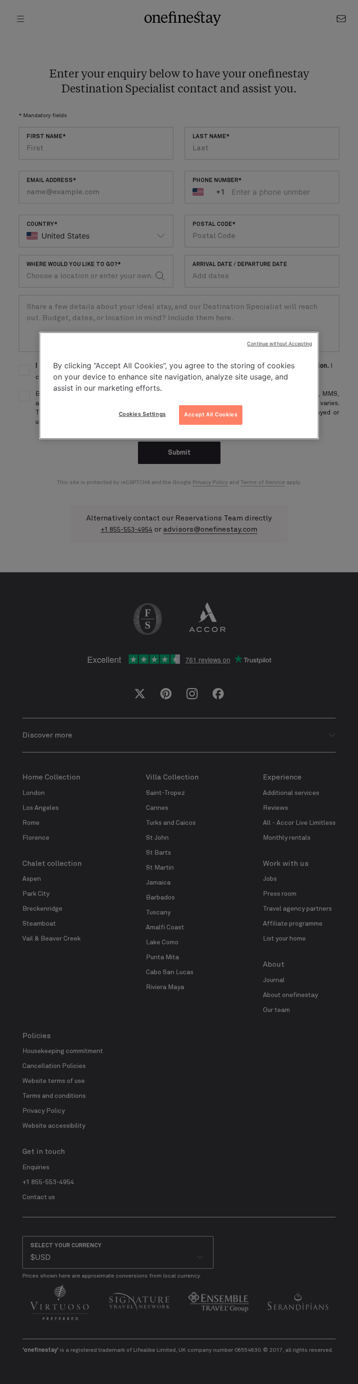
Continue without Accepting (279, 344)
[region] (179, 385)
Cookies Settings (142, 414)
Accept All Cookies (210, 414)
